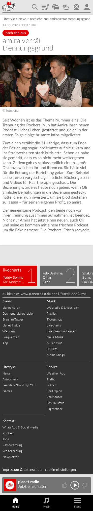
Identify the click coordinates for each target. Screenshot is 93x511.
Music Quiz (54, 343)
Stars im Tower (12, 319)
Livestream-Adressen (61, 331)
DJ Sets (52, 349)
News (22, 19)
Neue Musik (55, 337)
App (5, 343)
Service (52, 367)
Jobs (5, 439)
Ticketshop (54, 319)
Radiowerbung (12, 445)
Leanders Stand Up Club (19, 385)
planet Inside (11, 325)
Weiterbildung (12, 451)
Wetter (66, 5)
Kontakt (8, 421)
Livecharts (54, 325)
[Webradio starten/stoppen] (74, 485)
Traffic (55, 5)
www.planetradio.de (36, 294)
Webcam (76, 5)
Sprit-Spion (54, 391)
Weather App (56, 373)
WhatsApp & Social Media (20, 427)
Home (15, 506)
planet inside (87, 5)
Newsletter (10, 457)
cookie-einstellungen (60, 470)
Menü (77, 506)
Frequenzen (10, 337)
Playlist (45, 5)
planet (7, 301)
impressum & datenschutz (22, 470)
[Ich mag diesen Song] (65, 485)
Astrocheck (10, 379)
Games (7, 391)
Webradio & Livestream (63, 307)
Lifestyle (8, 19)
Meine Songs (56, 355)
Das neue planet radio (17, 313)
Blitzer (51, 385)
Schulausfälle (55, 403)
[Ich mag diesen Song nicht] (84, 485)
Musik (51, 301)
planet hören (11, 307)
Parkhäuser (54, 397)
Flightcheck (54, 409)
